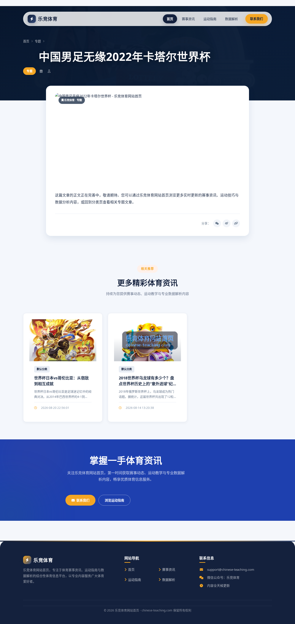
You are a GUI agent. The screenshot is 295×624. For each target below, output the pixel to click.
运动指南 (209, 19)
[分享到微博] (226, 223)
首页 (170, 19)
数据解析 (231, 19)
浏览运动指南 (114, 500)
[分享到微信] (217, 223)
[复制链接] (236, 223)
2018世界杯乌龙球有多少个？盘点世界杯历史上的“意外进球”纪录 (146, 383)
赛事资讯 (188, 19)
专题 (38, 41)
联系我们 (256, 18)
